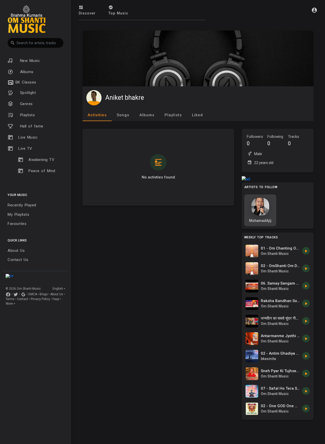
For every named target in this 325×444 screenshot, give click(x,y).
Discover (87, 13)
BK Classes (25, 82)
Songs (123, 115)
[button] (35, 43)
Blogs (44, 294)
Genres (25, 104)
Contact (22, 299)
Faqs (56, 299)
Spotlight (27, 92)
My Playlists (18, 214)
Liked (197, 115)
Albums (26, 72)
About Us (16, 250)
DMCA (32, 294)
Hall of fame (30, 126)
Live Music (28, 137)
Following (275, 140)
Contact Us (18, 259)
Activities (97, 115)
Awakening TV (41, 159)
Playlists (26, 115)
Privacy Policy (40, 299)
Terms (10, 299)
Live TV (25, 148)
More (9, 303)
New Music (29, 60)
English (58, 288)
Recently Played (22, 205)
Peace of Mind (41, 171)
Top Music (118, 13)
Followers (255, 140)
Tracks (293, 140)
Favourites (17, 223)
